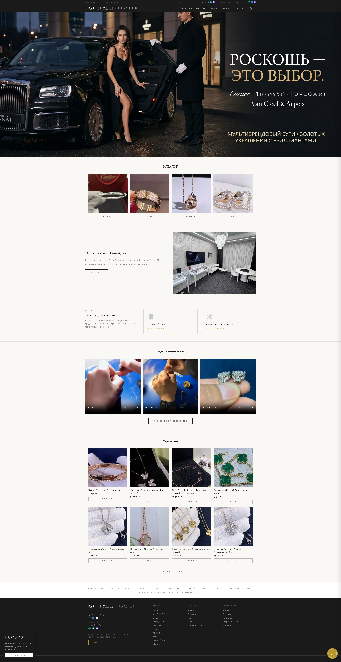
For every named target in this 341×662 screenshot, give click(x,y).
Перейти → (19, 655)
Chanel (161, 592)
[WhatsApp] (208, 2)
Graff (250, 588)
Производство (229, 618)
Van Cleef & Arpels (109, 588)
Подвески (192, 618)
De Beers (173, 592)
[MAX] (214, 2)
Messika (156, 588)
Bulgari (127, 588)
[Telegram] (211, 2)
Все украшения (195, 625)
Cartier (92, 588)
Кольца (191, 610)
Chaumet (168, 588)
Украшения (185, 8)
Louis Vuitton (146, 592)
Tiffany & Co (141, 588)
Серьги (191, 622)
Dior (200, 592)
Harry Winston (235, 588)
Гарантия (226, 8)
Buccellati (187, 592)
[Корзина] (251, 8)
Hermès (191, 588)
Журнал (213, 8)
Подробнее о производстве (170, 421)
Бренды (200, 8)
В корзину (107, 499)
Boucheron (217, 588)
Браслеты (192, 614)
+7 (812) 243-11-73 (198, 2)
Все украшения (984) (170, 571)
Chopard (204, 588)
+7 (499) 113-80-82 (239, 2)
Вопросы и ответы (231, 622)
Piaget (180, 588)
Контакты (240, 8)
